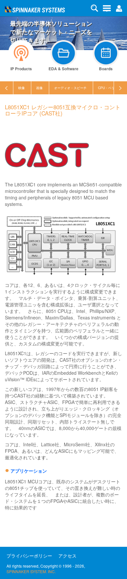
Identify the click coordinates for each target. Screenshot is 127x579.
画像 (39, 88)
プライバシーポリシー (29, 555)
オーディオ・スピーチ (70, 88)
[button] (119, 8)
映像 (21, 88)
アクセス (67, 555)
